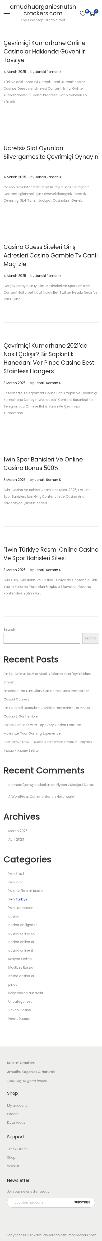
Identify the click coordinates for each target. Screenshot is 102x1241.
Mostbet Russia (20, 967)
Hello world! (66, 796)
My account (17, 1105)
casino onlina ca (21, 933)
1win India (15, 882)
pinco (13, 984)
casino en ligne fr (22, 924)
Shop (11, 1157)
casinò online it (20, 950)
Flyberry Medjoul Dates (75, 784)
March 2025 (18, 831)
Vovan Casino (19, 1010)
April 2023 (16, 839)
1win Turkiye (18, 899)
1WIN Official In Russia (25, 890)
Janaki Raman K (48, 71)
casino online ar (21, 942)
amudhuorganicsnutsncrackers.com (43, 10)
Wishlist (13, 1166)
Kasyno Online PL (22, 959)
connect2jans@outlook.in (29, 784)
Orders (12, 1114)
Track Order (17, 1149)
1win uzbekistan (20, 907)
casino (13, 916)
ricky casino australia (25, 993)
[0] (83, 13)
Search (9, 629)
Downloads (16, 1122)
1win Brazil (16, 873)
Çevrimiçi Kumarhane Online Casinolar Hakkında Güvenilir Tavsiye (44, 51)
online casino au (21, 976)
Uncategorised (20, 1001)
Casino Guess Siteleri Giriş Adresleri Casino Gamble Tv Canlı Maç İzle (51, 255)
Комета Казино (19, 1018)
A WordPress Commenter (29, 796)
